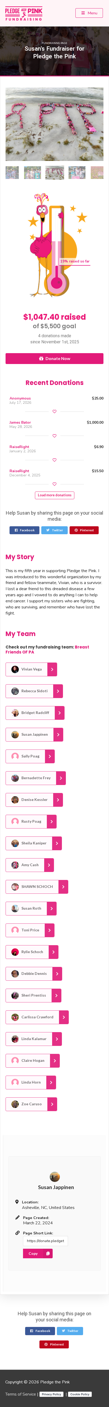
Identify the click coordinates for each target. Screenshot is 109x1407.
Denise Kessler (34, 799)
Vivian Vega (31, 669)
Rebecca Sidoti (34, 691)
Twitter (57, 530)
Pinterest (86, 530)
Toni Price (30, 930)
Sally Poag (30, 756)
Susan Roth (31, 908)
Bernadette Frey (36, 777)
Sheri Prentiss (33, 995)
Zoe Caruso (31, 1104)
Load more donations (54, 495)
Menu (92, 13)
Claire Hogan (32, 1060)
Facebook (27, 530)
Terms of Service (20, 1394)
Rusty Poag (31, 821)
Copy (33, 1253)
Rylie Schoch (32, 951)
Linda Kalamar (34, 1038)
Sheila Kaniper (34, 843)
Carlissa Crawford (37, 1017)
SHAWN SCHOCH (37, 886)
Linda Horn (31, 1082)
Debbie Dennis (34, 973)
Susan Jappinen (34, 734)
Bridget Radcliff (35, 712)
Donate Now (58, 358)
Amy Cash (30, 864)
